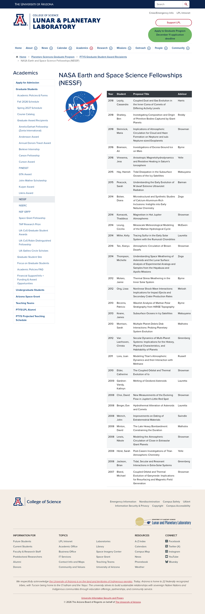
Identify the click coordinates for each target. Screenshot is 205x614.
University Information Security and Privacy (102, 598)
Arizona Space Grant (28, 296)
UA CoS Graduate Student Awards (33, 232)
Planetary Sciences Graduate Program (52, 56)
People (159, 48)
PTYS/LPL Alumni (26, 309)
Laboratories (103, 541)
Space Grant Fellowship (32, 218)
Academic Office (68, 546)
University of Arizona (108, 567)
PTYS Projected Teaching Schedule (30, 318)
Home (18, 48)
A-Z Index (140, 541)
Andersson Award (29, 136)
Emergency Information (123, 501)
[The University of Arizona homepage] (34, 4)
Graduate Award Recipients (32, 120)
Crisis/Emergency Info (161, 13)
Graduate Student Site (29, 257)
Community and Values (72, 567)
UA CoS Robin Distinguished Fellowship (35, 242)
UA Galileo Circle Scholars (33, 250)
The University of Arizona (128, 602)
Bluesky (173, 562)
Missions (121, 48)
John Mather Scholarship (33, 180)
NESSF (22, 199)
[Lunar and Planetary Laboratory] (163, 520)
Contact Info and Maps (71, 562)
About (29, 48)
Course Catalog (26, 114)
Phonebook (141, 562)
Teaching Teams (25, 303)
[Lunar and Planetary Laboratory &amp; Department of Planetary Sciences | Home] (57, 21)
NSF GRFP (24, 211)
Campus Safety (171, 501)
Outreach (140, 48)
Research (102, 48)
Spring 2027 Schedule (29, 108)
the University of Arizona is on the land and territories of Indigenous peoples (90, 581)
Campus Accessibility (178, 505)
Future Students (22, 541)
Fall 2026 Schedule (28, 101)
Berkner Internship (29, 149)
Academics (82, 48)
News (45, 48)
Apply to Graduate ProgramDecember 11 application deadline (170, 34)
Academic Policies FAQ (30, 269)
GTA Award (25, 174)
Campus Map (142, 551)
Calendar (62, 48)
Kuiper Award (26, 186)
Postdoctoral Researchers (27, 556)
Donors (17, 567)
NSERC (23, 205)
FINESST (24, 168)
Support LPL (173, 22)
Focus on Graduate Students (33, 263)
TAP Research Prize (30, 224)
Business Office (67, 551)
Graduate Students (27, 89)
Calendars (140, 546)
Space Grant (103, 556)
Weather (139, 567)
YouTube (173, 556)
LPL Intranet (183, 13)
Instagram (174, 551)
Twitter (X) (174, 546)
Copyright (157, 505)
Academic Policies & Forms (32, 95)
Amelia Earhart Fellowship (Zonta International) (33, 128)
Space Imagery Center (108, 551)
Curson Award (27, 161)
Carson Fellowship (29, 155)
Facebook (174, 541)
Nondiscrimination (149, 501)
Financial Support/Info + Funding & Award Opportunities (30, 279)
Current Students (22, 546)
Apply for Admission (27, 82)
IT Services (65, 556)
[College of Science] (41, 501)
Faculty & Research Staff (27, 551)
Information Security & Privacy (132, 505)
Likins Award (26, 193)
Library (100, 546)
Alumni (17, 562)
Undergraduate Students (30, 290)
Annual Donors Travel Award (35, 143)
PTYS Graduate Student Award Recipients (103, 56)
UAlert (186, 501)
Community (178, 48)
